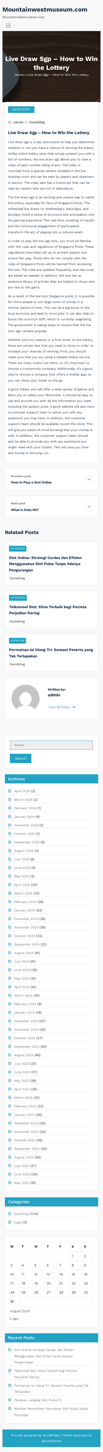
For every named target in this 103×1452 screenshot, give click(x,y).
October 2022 (24, 1140)
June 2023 (22, 1072)
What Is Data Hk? (25, 510)
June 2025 (22, 868)
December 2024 (26, 919)
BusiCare (81, 1435)
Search (20, 758)
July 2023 (21, 1064)
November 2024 (26, 927)
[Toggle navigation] (8, 25)
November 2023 (26, 1029)
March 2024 (23, 995)
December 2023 (26, 1021)
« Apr (14, 1319)
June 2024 (22, 970)
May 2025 (21, 876)
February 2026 (25, 808)
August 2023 (24, 1055)
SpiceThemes (51, 1441)
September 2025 (27, 842)
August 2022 (24, 1157)
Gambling (37, 122)
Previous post (21, 476)
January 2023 (24, 1115)
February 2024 (25, 1004)
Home (19, 75)
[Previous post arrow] (89, 479)
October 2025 (24, 834)
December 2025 (26, 825)
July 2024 (21, 961)
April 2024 (22, 987)
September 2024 (27, 944)
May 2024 (21, 978)
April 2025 (22, 885)
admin (18, 122)
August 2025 (24, 851)
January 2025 (24, 910)
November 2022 (26, 1132)
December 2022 (26, 1123)
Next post (18, 503)
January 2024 (24, 1012)
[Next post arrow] (89, 506)
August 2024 (24, 953)
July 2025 (21, 859)
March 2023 (23, 1098)
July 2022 (21, 1166)
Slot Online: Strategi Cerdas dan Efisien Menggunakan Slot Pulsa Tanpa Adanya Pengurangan (45, 563)
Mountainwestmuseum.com (44, 9)
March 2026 (23, 800)
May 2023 (21, 1081)
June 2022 (22, 1174)
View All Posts (60, 707)
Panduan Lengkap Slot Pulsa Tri (38, 1400)
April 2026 (22, 791)
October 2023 (24, 1038)
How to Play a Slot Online (31, 482)
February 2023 (25, 1106)
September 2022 (27, 1149)
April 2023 (22, 1089)
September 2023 (27, 1046)
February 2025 (25, 902)
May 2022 (21, 1183)
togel (18, 1222)
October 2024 (24, 936)
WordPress (51, 1435)
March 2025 (23, 893)
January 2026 (24, 817)
